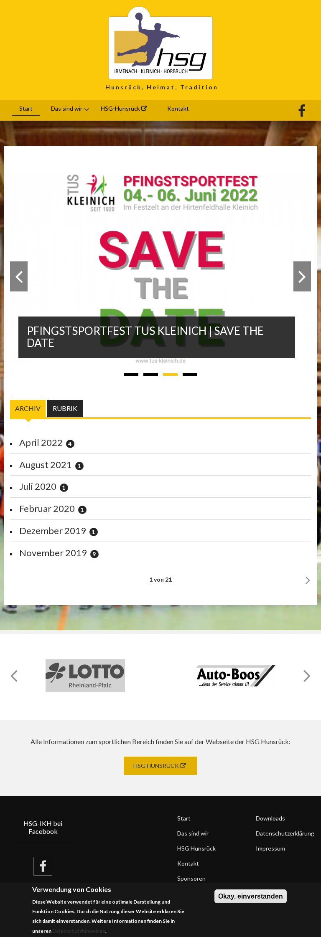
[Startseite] (160, 42)
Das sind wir (66, 108)
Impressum (270, 848)
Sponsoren (191, 878)
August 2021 (45, 464)
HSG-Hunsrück (121, 108)
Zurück (19, 276)
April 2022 (41, 442)
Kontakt (178, 108)
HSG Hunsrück (156, 765)
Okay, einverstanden (250, 896)
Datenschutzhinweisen (78, 931)
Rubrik (65, 408)
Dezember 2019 (52, 530)
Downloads (270, 818)
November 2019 (53, 552)
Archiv (30, 408)
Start (26, 108)
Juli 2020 (37, 486)
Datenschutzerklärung (283, 833)
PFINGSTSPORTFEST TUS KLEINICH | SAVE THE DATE (145, 337)
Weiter (302, 276)
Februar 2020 (47, 508)
